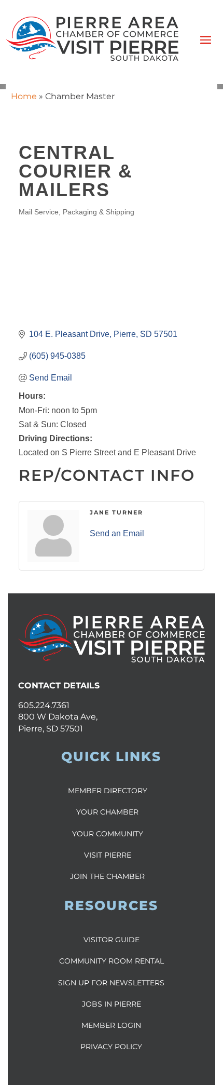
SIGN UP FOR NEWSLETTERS (111, 982)
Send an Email (117, 533)
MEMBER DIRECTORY (107, 790)
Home (24, 96)
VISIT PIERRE (107, 855)
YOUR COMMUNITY (107, 833)
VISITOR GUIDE (111, 939)
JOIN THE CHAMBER (107, 876)
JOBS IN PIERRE (111, 1004)
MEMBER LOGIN (111, 1025)
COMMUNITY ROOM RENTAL (111, 961)
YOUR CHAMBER (107, 812)
